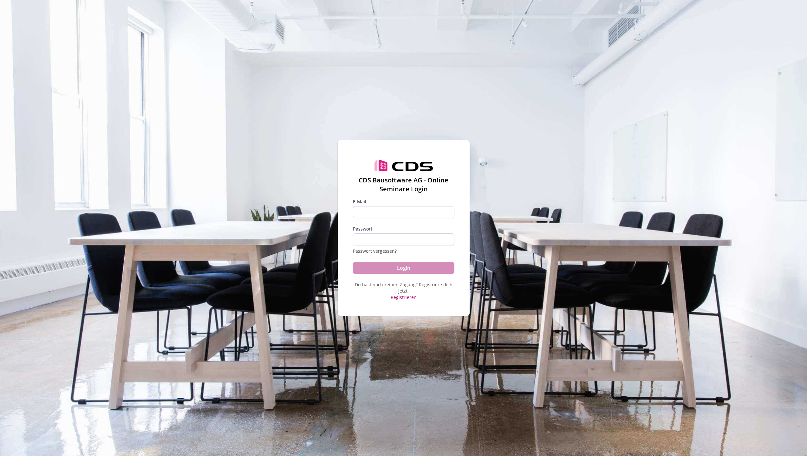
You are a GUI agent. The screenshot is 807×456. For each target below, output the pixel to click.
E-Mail (359, 202)
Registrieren (404, 297)
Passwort (362, 229)
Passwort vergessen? (375, 251)
